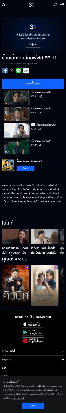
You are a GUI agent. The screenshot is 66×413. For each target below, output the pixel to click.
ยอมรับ (33, 406)
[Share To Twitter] (12, 70)
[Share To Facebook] (5, 70)
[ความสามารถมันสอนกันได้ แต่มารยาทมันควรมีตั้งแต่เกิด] (15, 236)
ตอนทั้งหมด (33, 83)
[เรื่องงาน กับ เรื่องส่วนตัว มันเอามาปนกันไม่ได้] (44, 236)
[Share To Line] (18, 70)
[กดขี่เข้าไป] (44, 285)
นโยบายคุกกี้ (18, 398)
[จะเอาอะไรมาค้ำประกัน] (15, 285)
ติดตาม (25, 168)
